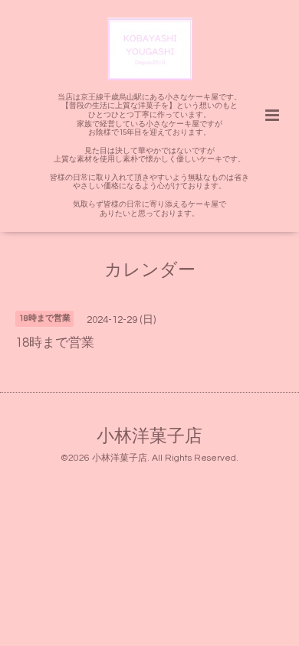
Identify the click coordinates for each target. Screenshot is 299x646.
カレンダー (150, 270)
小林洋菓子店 (149, 436)
